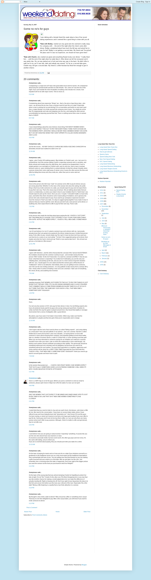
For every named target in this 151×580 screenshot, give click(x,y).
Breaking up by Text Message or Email (106, 244)
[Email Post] (48, 73)
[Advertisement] (43, 536)
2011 (102, 193)
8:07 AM (31, 118)
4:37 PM (31, 372)
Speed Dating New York (107, 157)
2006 (102, 262)
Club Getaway (104, 274)
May (103, 223)
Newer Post (28, 512)
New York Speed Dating (107, 159)
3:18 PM (31, 488)
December (105, 206)
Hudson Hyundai (105, 181)
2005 (102, 265)
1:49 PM (31, 293)
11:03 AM (32, 320)
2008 (102, 201)
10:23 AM (32, 444)
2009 (102, 198)
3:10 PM (31, 466)
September (105, 213)
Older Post (87, 512)
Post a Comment (32, 507)
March (104, 253)
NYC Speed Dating (106, 161)
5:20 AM (31, 94)
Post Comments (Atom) (39, 515)
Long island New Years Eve (108, 147)
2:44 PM (31, 222)
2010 (102, 195)
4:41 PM (31, 401)
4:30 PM (31, 137)
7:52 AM (31, 273)
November (105, 209)
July (103, 218)
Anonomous (33, 378)
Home (58, 512)
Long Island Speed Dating (108, 149)
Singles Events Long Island (121, 195)
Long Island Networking (107, 164)
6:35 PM (31, 425)
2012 (102, 190)
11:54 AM (32, 151)
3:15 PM (31, 503)
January (104, 258)
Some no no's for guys (105, 238)
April (103, 250)
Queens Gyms (104, 154)
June (103, 221)
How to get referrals (106, 152)
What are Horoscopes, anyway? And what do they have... (105, 230)
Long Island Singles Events (108, 169)
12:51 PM (32, 244)
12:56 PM (32, 175)
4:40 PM (31, 385)
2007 (102, 204)
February (105, 256)
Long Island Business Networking (110, 166)
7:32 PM (31, 206)
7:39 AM (31, 356)
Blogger (84, 565)
